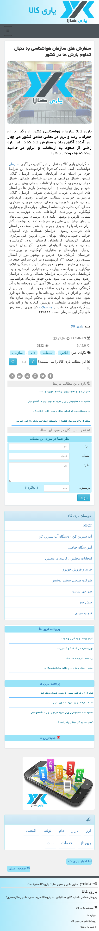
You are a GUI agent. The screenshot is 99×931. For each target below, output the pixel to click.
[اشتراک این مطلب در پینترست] (35, 375)
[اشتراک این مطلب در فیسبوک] (50, 375)
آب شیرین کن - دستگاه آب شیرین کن (65, 536)
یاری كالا (42, 10)
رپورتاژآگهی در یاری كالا (83, 920)
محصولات (46, 307)
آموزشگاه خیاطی (80, 547)
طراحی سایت (82, 591)
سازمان (14, 164)
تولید (47, 830)
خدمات (67, 843)
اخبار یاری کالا (78, 861)
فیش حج (86, 602)
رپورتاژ (85, 843)
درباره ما (91, 915)
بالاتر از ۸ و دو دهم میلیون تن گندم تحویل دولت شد (64, 391)
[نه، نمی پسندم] (13, 361)
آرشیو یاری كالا (88, 926)
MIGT (87, 525)
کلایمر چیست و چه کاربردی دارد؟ (77, 638)
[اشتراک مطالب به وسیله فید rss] (12, 375)
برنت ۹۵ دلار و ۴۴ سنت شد (79, 658)
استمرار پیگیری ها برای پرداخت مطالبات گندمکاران (68, 668)
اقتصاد (31, 830)
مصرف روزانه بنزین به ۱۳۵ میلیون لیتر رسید (70, 702)
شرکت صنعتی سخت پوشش (72, 580)
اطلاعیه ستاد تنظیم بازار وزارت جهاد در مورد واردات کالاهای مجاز (59, 401)
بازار (75, 830)
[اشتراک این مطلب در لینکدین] (19, 375)
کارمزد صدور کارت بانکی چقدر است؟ (75, 722)
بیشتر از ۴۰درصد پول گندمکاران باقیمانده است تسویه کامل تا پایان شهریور (53, 420)
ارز (88, 830)
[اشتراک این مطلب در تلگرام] (27, 375)
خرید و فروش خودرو (77, 569)
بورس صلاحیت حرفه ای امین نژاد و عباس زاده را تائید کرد (61, 411)
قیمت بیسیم (83, 613)
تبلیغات (48, 353)
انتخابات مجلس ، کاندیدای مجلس (68, 558)
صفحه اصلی (17, 868)
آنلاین (64, 353)
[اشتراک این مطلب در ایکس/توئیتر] (42, 375)
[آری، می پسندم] (33, 361)
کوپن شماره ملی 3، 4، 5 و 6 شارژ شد (74, 648)
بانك (50, 843)
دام (33, 353)
